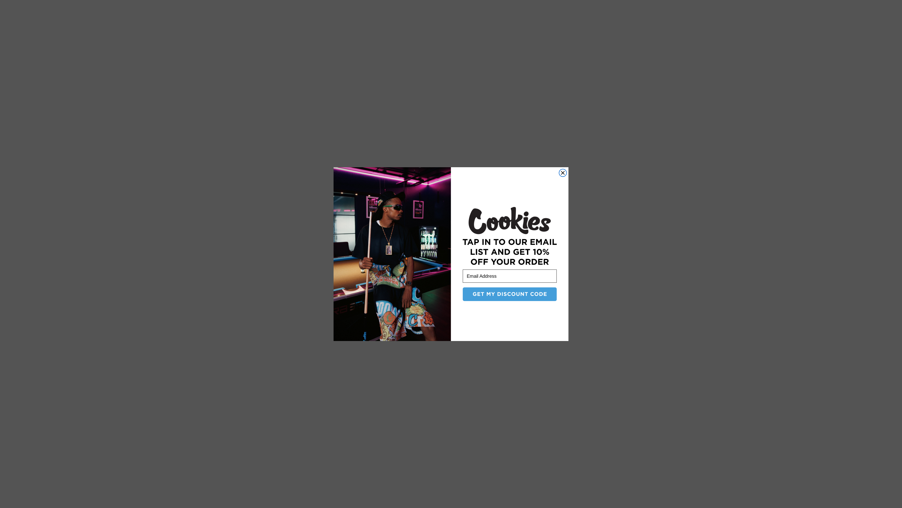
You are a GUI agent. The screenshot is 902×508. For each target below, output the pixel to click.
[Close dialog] (563, 173)
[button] (510, 294)
